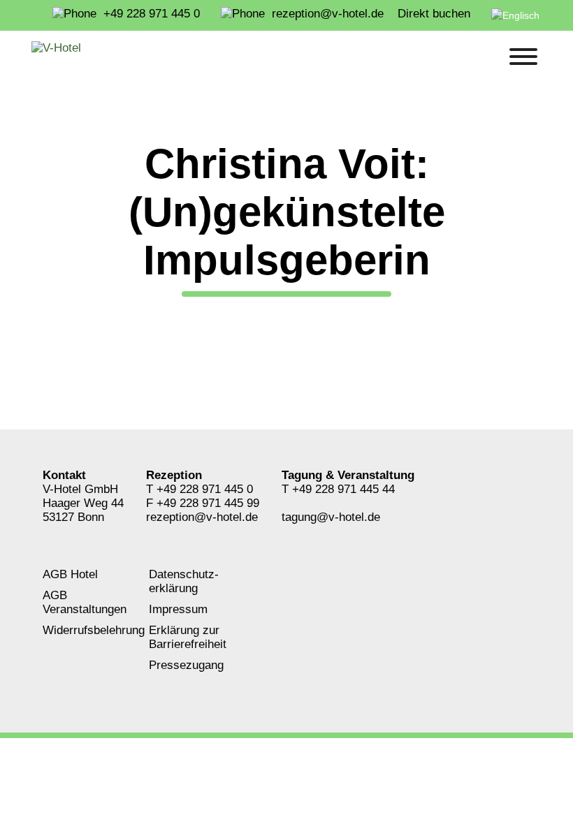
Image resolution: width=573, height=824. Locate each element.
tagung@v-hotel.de (331, 517)
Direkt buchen (434, 13)
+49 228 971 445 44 (343, 489)
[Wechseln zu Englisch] (518, 15)
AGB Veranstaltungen (84, 602)
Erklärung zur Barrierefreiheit (187, 637)
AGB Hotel (70, 574)
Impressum (178, 609)
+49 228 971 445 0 (205, 489)
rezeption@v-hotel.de (202, 517)
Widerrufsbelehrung (94, 630)
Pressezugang (186, 665)
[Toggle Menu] (523, 56)
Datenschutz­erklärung (184, 581)
